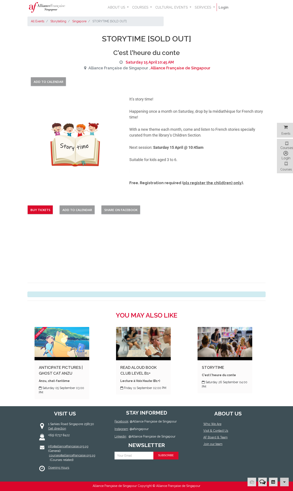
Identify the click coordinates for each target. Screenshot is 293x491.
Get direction (57, 428)
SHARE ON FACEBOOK (120, 210)
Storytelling (58, 21)
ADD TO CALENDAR (48, 81)
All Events (37, 21)
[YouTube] (225, 460)
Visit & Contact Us (215, 430)
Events (285, 133)
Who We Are (212, 424)
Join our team (212, 444)
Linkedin (120, 436)
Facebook (121, 421)
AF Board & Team (215, 437)
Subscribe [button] (166, 455)
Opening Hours (58, 467)
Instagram (121, 429)
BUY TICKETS (40, 210)
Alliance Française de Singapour (180, 68)
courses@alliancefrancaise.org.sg (72, 455)
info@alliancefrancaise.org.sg (68, 446)
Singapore (79, 21)
